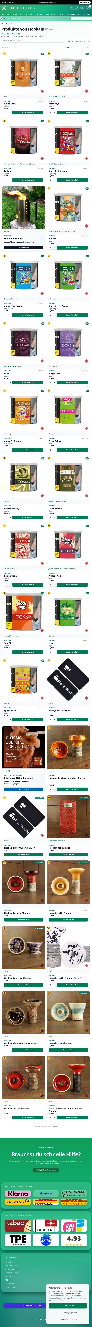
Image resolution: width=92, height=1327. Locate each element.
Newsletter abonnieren (34, 1306)
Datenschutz (9, 1276)
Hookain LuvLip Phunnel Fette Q (65, 978)
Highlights (73, 14)
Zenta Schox (55, 441)
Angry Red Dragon (58, 171)
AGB (6, 1280)
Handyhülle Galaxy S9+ (60, 710)
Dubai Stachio (55, 508)
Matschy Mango (12, 508)
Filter (88, 47)
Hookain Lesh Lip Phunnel (17, 913)
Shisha (6, 14)
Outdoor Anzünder (13, 238)
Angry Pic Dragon (12, 441)
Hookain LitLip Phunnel (60, 913)
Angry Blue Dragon (13, 306)
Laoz (6, 373)
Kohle (39, 14)
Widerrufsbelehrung (13, 1273)
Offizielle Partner (11, 1266)
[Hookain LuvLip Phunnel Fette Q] (68, 947)
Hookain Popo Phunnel (60, 1043)
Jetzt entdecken (24, 248)
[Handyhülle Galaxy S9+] (68, 679)
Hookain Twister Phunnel (17, 1108)
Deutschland (84, 2)
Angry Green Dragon (59, 306)
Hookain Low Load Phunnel (18, 978)
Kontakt (8, 1262)
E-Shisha (18, 14)
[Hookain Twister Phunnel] (23, 1077)
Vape (61, 14)
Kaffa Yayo (54, 103)
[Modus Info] (1, 18)
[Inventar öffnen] (77, 8)
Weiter (55, 1127)
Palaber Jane (10, 576)
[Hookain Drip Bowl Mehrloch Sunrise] (68, 747)
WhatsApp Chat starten (47, 1170)
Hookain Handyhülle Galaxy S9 (19, 848)
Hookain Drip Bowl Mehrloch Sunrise (67, 778)
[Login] (72, 8)
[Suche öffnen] (82, 8)
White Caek (10, 103)
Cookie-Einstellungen (13, 1287)
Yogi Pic (8, 643)
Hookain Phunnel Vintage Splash (20, 1043)
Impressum (9, 1283)
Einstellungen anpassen (68, 1319)
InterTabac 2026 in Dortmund (19, 778)
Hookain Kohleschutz (59, 848)
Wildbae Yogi (55, 576)
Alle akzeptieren (67, 1306)
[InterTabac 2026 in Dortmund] (23, 747)
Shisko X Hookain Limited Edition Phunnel (65, 1109)
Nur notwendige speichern (68, 1312)
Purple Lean (55, 373)
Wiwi (51, 643)
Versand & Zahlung (12, 1269)
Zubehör (50, 14)
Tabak (29, 14)
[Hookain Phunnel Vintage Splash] (23, 1012)
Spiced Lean (10, 710)
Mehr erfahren (24, 789)
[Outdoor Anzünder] (23, 207)
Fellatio (8, 171)
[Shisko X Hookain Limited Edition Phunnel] (68, 1077)
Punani (52, 238)
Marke (8, 24)
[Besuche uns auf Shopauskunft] (74, 1240)
